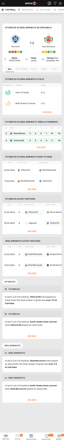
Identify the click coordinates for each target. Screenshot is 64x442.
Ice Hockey (45, 10)
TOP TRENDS (22, 69)
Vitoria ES (15, 47)
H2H (54, 69)
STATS (34, 69)
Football (10, 10)
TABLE (44, 69)
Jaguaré (32, 223)
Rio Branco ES (56, 265)
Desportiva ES (57, 254)
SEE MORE (47, 112)
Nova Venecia (56, 212)
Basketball (28, 10)
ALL (9, 69)
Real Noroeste (48, 47)
